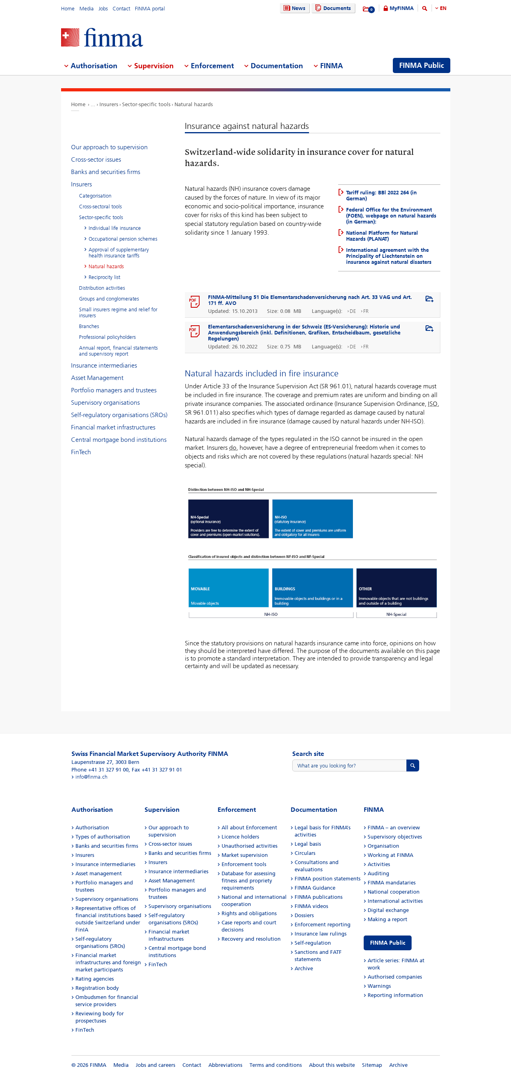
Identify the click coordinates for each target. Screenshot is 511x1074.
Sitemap (372, 1065)
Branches (89, 326)
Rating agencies (94, 979)
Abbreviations (225, 1065)
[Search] (425, 9)
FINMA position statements (327, 879)
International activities (395, 901)
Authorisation (92, 828)
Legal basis (308, 844)
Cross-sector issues (96, 159)
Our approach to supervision (109, 147)
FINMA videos (311, 906)
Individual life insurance (115, 228)
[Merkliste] (366, 9)
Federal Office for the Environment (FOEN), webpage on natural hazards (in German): (391, 216)
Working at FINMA (390, 855)
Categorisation (95, 196)
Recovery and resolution (251, 939)
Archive (304, 968)
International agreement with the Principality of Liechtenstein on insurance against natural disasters (389, 256)
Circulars (305, 853)
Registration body (97, 988)
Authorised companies (395, 977)
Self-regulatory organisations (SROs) (119, 415)
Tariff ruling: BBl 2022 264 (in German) (381, 196)
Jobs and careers (155, 1065)
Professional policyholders (107, 337)
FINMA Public (387, 943)
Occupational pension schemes (123, 239)
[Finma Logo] (102, 38)
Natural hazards (193, 104)
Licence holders (240, 837)
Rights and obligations (249, 913)
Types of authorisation (102, 837)
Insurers (108, 104)
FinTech (81, 452)
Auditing (378, 873)
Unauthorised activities (249, 846)
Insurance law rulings (321, 934)
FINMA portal (150, 9)
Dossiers (304, 915)
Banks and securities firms (105, 172)
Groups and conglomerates (109, 299)
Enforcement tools (244, 864)
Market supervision (245, 855)
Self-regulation (313, 943)
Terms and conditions (276, 1065)
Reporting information (395, 995)
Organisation (383, 846)
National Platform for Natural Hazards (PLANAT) (382, 236)
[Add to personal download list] (429, 299)
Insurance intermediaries (104, 365)
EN (443, 8)
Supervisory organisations (105, 402)
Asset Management (97, 378)
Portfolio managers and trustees (113, 390)
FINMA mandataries (392, 883)
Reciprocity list (104, 277)
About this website (332, 1065)
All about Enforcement (249, 828)
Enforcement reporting (323, 925)
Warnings (379, 986)
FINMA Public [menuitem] (421, 65)
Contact (121, 9)
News (298, 8)
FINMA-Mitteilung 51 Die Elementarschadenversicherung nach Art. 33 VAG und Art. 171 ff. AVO (310, 300)
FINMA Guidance (315, 888)
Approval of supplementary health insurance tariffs (119, 253)
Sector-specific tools (146, 104)
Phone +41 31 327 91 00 (100, 770)
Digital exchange (388, 910)
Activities (379, 864)
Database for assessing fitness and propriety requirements (248, 880)
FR (365, 311)
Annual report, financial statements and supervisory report (118, 351)
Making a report (387, 919)
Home (68, 9)
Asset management (98, 873)
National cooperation (394, 892)
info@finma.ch (91, 777)
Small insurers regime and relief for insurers (118, 312)
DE (353, 311)
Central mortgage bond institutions (118, 439)
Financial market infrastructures (113, 427)
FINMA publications (319, 897)
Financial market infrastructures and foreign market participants (108, 962)
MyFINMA (402, 8)
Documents (337, 8)
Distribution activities (102, 288)
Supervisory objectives (395, 837)
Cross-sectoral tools (100, 207)
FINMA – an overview (394, 828)
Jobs (103, 9)
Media (86, 9)
